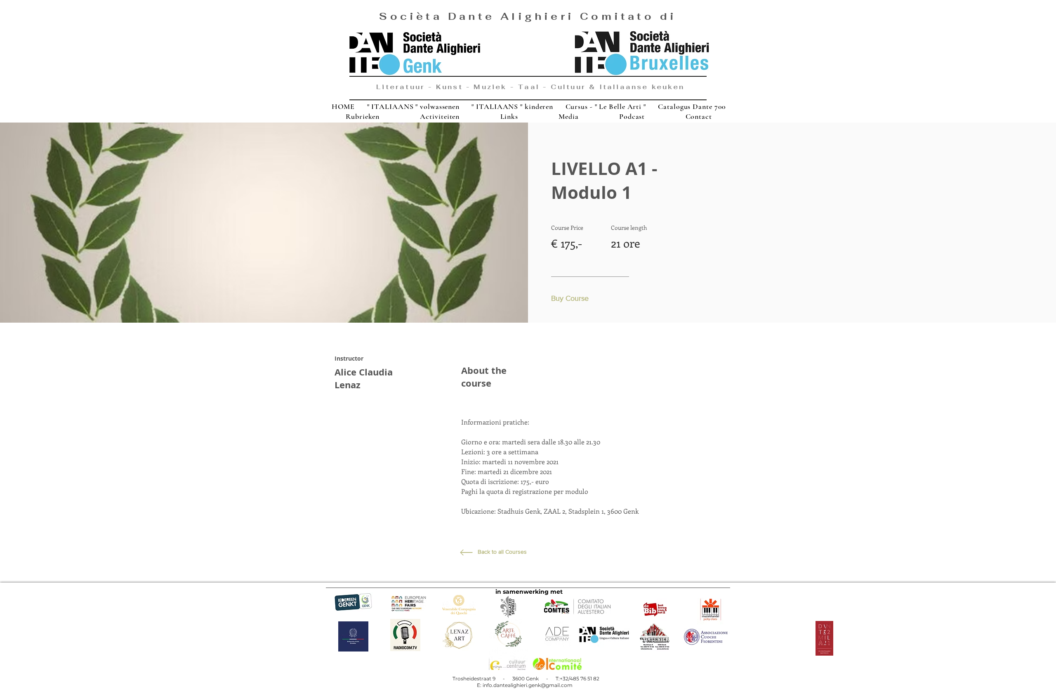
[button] (572, 298)
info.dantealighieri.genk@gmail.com (528, 685)
